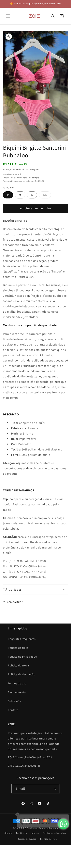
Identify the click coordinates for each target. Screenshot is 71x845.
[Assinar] (55, 788)
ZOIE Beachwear (29, 828)
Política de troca (18, 665)
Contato (13, 710)
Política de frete (18, 648)
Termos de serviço (27, 839)
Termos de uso (17, 683)
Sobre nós (14, 701)
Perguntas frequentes (22, 639)
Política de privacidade (22, 656)
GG (47, 195)
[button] (8, 16)
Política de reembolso (27, 833)
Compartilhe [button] (15, 602)
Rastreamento (17, 692)
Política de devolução (22, 674)
